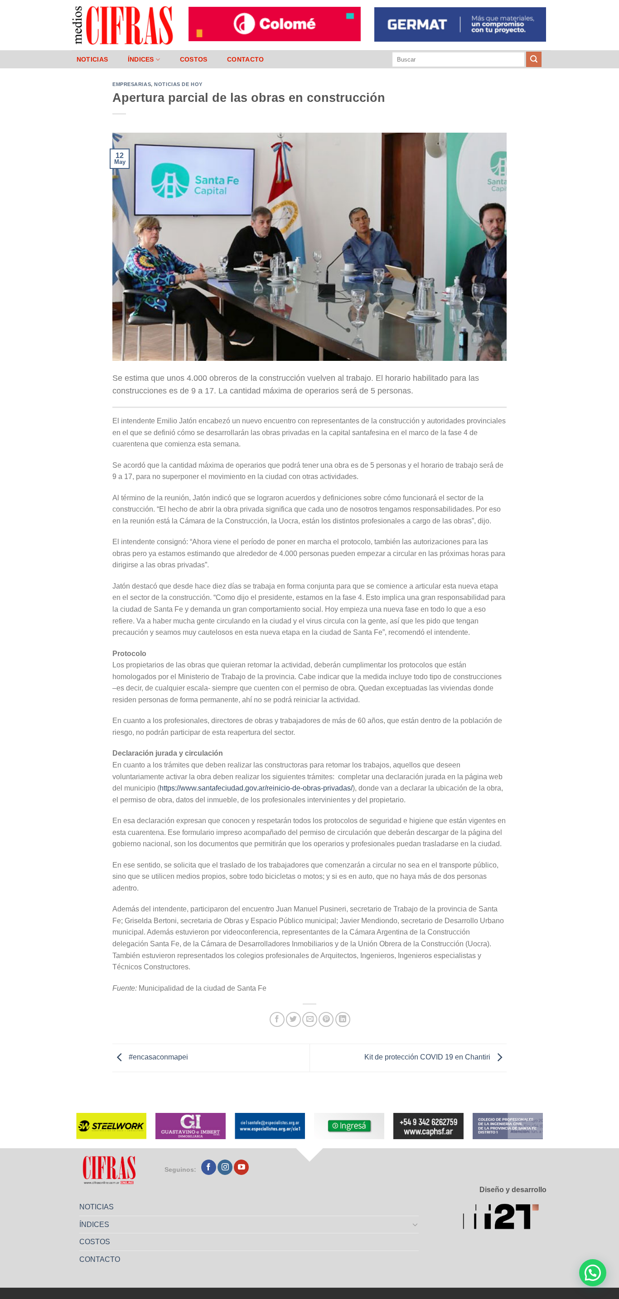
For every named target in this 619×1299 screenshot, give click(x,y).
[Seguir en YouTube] (241, 1167)
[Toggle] (415, 1224)
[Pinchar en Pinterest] (326, 1019)
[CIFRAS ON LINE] (123, 25)
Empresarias (131, 84)
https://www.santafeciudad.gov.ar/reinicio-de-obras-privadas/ (256, 788)
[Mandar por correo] (309, 1019)
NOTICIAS (92, 59)
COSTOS (194, 59)
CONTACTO (245, 59)
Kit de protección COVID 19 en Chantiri (428, 1057)
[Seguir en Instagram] (225, 1167)
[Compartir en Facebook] (277, 1019)
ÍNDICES (141, 59)
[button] (592, 1272)
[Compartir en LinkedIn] (342, 1019)
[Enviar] (534, 59)
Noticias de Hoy (178, 84)
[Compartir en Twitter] (293, 1019)
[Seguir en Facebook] (208, 1167)
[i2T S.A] (504, 1218)
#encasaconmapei (157, 1057)
